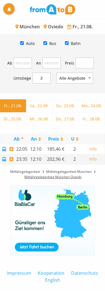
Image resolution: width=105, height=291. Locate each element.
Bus (52, 43)
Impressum (19, 273)
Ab (9, 63)
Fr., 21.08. (13, 105)
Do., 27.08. (65, 119)
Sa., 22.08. (39, 105)
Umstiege (22, 78)
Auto (30, 43)
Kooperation (51, 273)
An (38, 63)
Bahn (76, 43)
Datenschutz (84, 273)
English (52, 280)
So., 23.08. (65, 105)
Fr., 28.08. (92, 119)
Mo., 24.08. (91, 105)
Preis (69, 63)
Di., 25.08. (13, 119)
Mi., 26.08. (39, 119)
